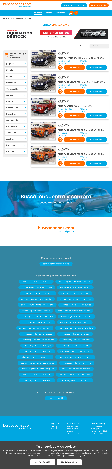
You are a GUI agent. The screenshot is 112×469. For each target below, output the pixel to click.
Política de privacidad (99, 431)
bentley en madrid (56, 398)
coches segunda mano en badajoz (36, 299)
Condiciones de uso (98, 426)
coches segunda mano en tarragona (38, 369)
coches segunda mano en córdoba (76, 316)
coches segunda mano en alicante (37, 287)
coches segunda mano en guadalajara (76, 328)
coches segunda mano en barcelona (37, 305)
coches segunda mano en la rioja (74, 334)
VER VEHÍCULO (96, 67)
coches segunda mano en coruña (37, 322)
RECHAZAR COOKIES (69, 462)
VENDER (49, 13)
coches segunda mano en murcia (75, 351)
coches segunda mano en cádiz (36, 310)
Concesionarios (72, 426)
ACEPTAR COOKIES (42, 462)
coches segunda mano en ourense (35, 357)
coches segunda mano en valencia (74, 374)
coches (12, 18)
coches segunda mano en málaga (37, 351)
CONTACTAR (74, 67)
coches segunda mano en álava (36, 281)
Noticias (70, 431)
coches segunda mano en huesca (37, 334)
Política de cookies (97, 433)
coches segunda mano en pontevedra (75, 357)
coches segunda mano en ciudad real (36, 316)
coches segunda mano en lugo (37, 345)
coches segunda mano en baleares (75, 299)
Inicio (5, 18)
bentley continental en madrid (56, 264)
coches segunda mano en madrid (73, 345)
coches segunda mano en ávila (75, 293)
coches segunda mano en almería (75, 287)
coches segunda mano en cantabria (74, 310)
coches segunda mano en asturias (38, 293)
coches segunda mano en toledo (36, 374)
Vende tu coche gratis (75, 433)
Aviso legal (95, 429)
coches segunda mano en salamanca (37, 363)
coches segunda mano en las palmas (37, 339)
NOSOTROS (60, 13)
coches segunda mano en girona (74, 322)
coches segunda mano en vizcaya (37, 380)
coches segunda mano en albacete (74, 281)
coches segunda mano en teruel (76, 369)
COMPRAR (38, 13)
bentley (20, 18)
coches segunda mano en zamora (75, 380)
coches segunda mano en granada (34, 328)
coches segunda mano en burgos (76, 305)
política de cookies (55, 455)
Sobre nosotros (72, 429)
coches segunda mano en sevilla (76, 363)
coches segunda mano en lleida (77, 339)
